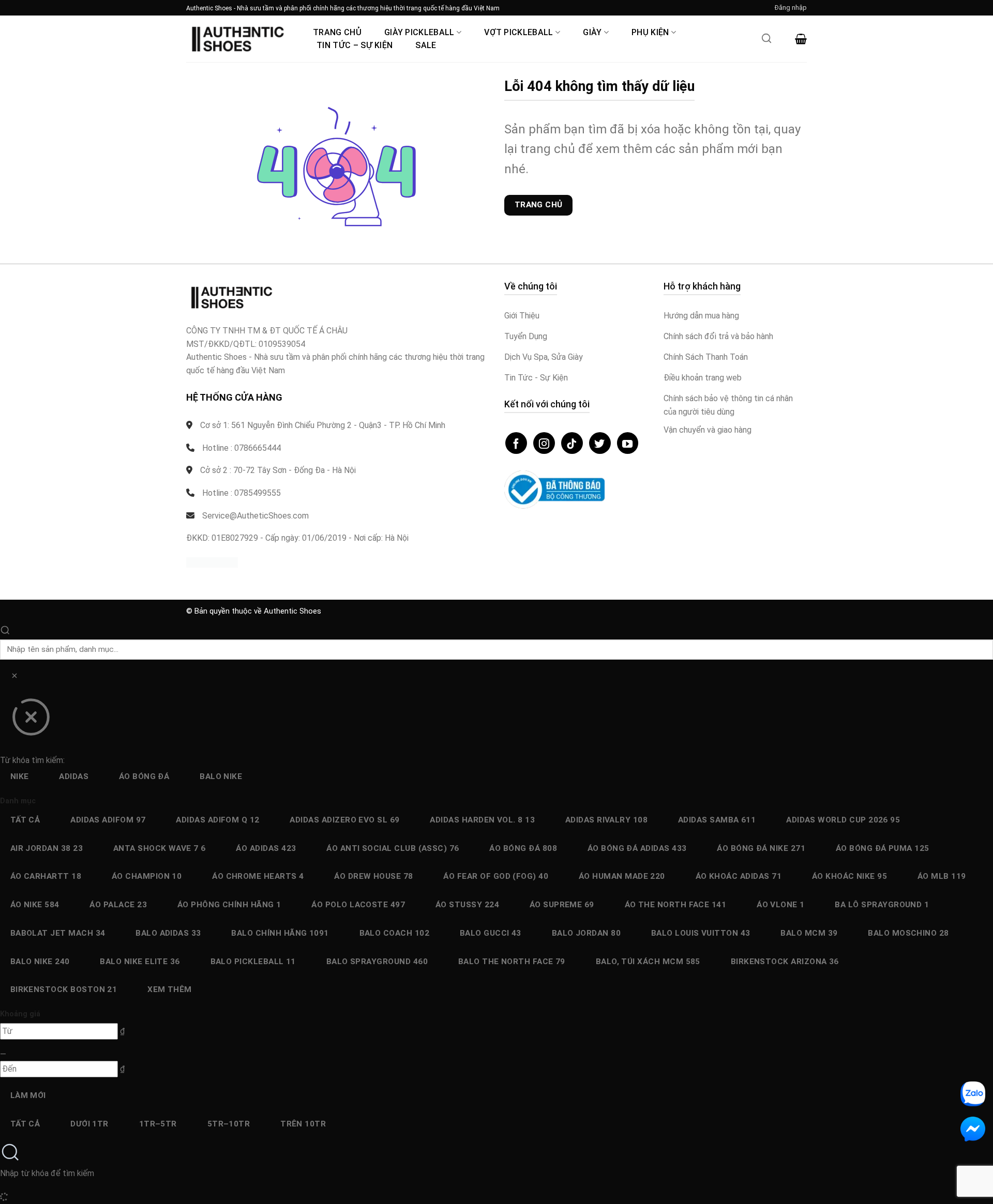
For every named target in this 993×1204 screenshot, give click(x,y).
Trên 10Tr (303, 1124)
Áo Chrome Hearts (258, 876)
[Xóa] (14, 677)
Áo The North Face (676, 904)
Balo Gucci (490, 933)
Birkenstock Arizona (785, 961)
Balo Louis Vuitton (700, 933)
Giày (592, 32)
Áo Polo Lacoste (358, 904)
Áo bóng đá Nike (761, 848)
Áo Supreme (562, 904)
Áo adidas (266, 848)
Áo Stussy (467, 904)
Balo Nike (221, 776)
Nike (19, 776)
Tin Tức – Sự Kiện (355, 45)
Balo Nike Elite (139, 961)
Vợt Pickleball (518, 32)
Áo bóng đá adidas (637, 848)
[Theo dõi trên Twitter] (600, 443)
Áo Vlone (781, 904)
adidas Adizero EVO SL (344, 820)
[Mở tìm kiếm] (766, 41)
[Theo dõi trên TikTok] (572, 443)
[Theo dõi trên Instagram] (544, 443)
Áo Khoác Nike (849, 876)
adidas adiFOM (107, 820)
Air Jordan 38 (46, 848)
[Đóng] (31, 720)
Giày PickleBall (419, 32)
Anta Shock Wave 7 (159, 848)
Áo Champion (147, 876)
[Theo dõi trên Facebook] (516, 443)
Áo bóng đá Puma (882, 848)
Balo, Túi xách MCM (648, 961)
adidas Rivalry (606, 820)
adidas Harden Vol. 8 (482, 820)
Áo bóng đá (144, 776)
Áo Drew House (373, 876)
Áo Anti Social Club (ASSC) (392, 848)
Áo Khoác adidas (738, 876)
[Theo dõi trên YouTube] (628, 443)
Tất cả (25, 820)
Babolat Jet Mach (58, 933)
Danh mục (18, 801)
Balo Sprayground (377, 961)
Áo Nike (34, 904)
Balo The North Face (511, 961)
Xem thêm (169, 989)
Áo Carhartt (46, 876)
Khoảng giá (20, 1014)
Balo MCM (808, 933)
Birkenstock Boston (63, 989)
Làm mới (28, 1095)
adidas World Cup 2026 (843, 820)
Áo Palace (118, 904)
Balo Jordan (586, 933)
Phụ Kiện (650, 32)
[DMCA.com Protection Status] (212, 562)
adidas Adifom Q (217, 820)
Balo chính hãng (279, 933)
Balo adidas (168, 933)
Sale (425, 45)
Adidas (73, 776)
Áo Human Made (622, 876)
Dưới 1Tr (89, 1124)
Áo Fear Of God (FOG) (495, 876)
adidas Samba (717, 820)
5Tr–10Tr (228, 1124)
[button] (791, 8)
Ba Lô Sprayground (882, 904)
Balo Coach (394, 933)
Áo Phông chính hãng (229, 904)
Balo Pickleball (253, 961)
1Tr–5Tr (158, 1124)
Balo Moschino (908, 933)
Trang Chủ (337, 32)
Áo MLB (941, 876)
